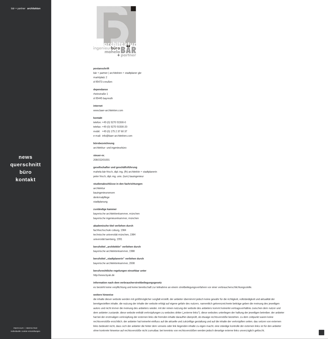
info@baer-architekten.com (117, 135)
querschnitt (25, 164)
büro (25, 172)
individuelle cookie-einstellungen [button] (25, 331)
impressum (18, 328)
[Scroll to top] (321, 332)
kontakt (26, 179)
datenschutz (32, 328)
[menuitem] (25, 157)
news (25, 157)
